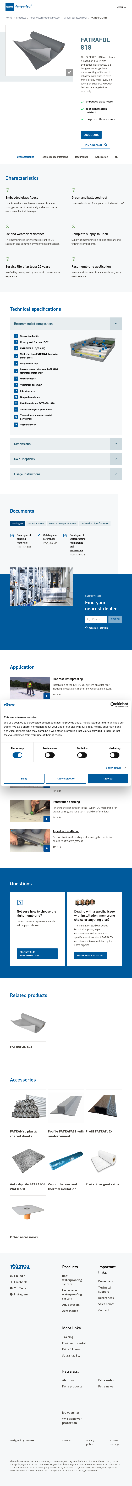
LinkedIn (19, 1276)
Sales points (106, 1304)
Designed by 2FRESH (22, 1440)
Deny (24, 778)
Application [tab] (101, 156)
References (106, 1298)
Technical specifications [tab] (54, 156)
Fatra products (72, 1386)
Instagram (21, 1294)
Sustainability (71, 1355)
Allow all (108, 778)
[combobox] (96, 619)
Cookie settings (114, 1442)
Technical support (104, 1290)
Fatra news (105, 1386)
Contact (103, 1310)
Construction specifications (62, 523)
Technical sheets (36, 523)
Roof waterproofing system (45, 17)
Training (67, 1337)
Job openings (70, 1412)
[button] (66, 688)
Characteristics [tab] (25, 156)
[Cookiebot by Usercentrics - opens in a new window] (113, 704)
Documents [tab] (81, 156)
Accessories (70, 1311)
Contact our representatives (29, 953)
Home (9, 17)
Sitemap (66, 1440)
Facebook (20, 1282)
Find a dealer (93, 144)
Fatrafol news (71, 1349)
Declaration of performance (94, 523)
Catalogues (17, 523)
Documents (91, 134)
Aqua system (71, 1305)
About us (68, 1380)
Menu (120, 7)
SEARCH (115, 619)
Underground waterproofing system (72, 1294)
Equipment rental (74, 1343)
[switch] (50, 755)
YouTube (20, 1288)
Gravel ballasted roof (75, 17)
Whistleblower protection (72, 1421)
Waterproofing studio (90, 955)
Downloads (105, 1281)
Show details (113, 767)
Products (21, 17)
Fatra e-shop (106, 1380)
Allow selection (66, 778)
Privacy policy (90, 1442)
